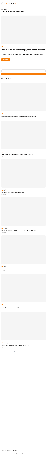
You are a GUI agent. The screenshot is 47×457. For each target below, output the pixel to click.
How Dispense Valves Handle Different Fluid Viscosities (12, 192)
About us (9, 450)
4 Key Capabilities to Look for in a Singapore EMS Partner (13, 307)
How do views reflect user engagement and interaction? (23, 50)
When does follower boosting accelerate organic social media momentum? (16, 268)
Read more (5, 59)
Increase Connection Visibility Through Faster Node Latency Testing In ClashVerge (18, 116)
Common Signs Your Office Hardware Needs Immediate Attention (15, 345)
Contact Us (3, 450)
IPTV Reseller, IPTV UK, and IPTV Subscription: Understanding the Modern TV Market (20, 230)
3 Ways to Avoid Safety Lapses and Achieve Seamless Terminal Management (17, 154)
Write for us (15, 450)
